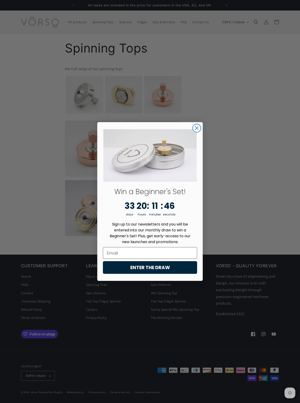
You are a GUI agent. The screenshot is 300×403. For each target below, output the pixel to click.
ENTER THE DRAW (150, 267)
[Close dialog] (197, 128)
